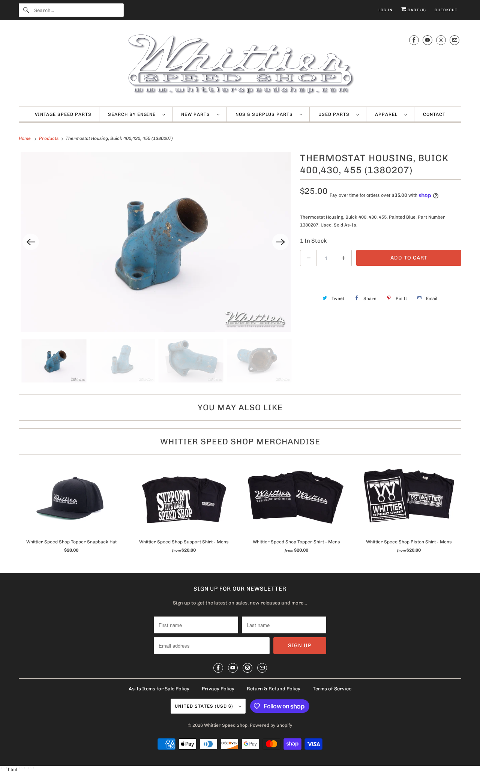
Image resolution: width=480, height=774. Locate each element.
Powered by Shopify (271, 725)
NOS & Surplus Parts (266, 114)
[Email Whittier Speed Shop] (454, 40)
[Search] (26, 10)
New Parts (197, 114)
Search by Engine (133, 114)
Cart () (416, 10)
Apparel (387, 114)
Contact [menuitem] (434, 114)
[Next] (280, 242)
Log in (385, 10)
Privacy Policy (218, 689)
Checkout (446, 10)
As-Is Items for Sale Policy (159, 689)
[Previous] (30, 242)
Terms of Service (332, 689)
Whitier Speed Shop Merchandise (240, 441)
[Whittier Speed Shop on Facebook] (414, 40)
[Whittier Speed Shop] (240, 65)
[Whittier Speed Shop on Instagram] (441, 40)
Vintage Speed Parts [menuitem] (63, 114)
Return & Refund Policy (273, 689)
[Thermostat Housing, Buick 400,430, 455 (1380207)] (156, 242)
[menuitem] (136, 114)
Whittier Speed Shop (226, 725)
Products (49, 138)
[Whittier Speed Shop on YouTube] (427, 40)
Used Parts (335, 114)
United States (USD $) (205, 706)
